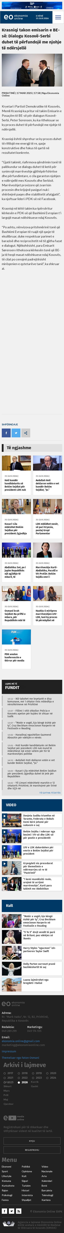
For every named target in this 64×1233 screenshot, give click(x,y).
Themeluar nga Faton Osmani (20, 1057)
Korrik (35, 1082)
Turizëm (26, 1185)
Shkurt (8, 1086)
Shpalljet (26, 1200)
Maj (6, 1099)
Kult (24, 1176)
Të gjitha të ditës (49, 793)
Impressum (9, 1051)
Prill (6, 1095)
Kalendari (47, 1181)
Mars (7, 1090)
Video (45, 1166)
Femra (5, 1200)
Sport (5, 1171)
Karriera (46, 1200)
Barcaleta (47, 1190)
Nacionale (47, 1171)
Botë (44, 1185)
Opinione (27, 1171)
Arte (44, 1176)
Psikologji (7, 1195)
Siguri (25, 1181)
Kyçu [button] (32, 1141)
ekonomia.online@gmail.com (21, 1041)
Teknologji (47, 1195)
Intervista (27, 1195)
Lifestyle (6, 1176)
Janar (7, 1082)
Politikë (26, 1166)
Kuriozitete (8, 1185)
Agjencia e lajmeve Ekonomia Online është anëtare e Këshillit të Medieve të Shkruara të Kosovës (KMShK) (40, 1225)
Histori (25, 1190)
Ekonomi (6, 1166)
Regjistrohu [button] (32, 1150)
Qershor (9, 1104)
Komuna (6, 1181)
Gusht (34, 1086)
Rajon (5, 1190)
